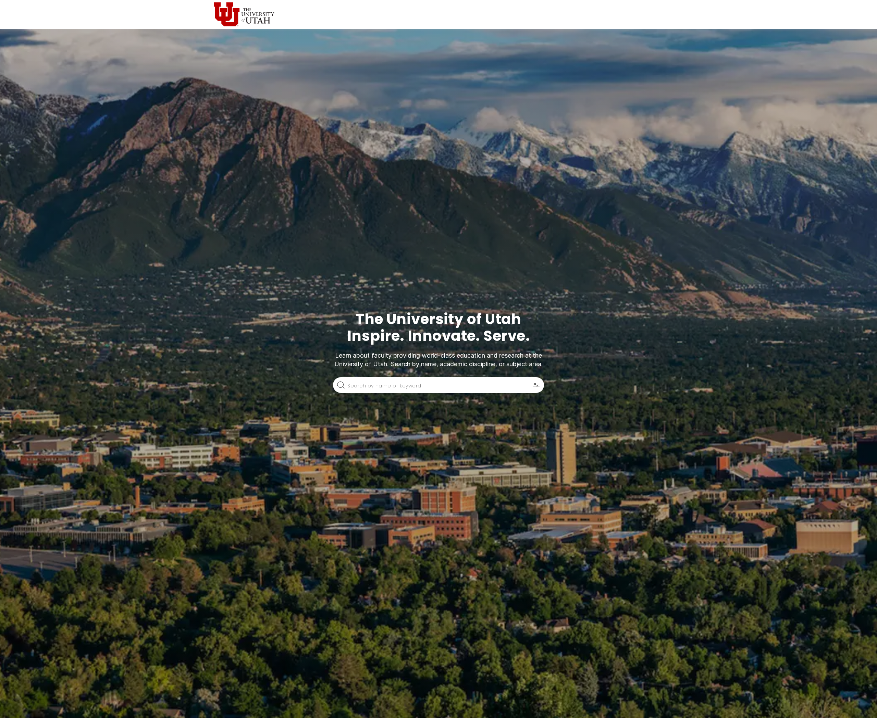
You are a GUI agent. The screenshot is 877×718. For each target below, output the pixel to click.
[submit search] (341, 385)
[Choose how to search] (536, 385)
